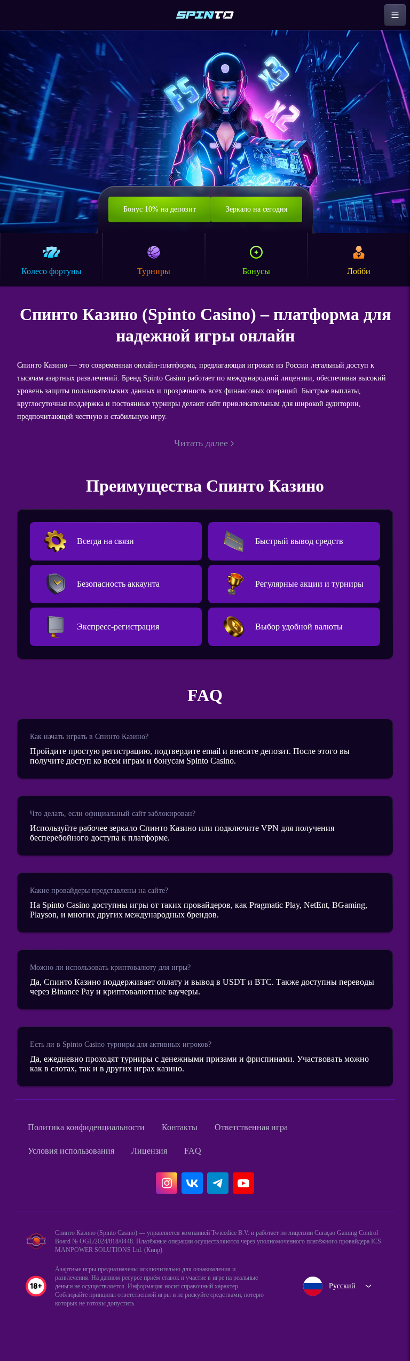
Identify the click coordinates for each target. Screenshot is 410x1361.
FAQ (214, 1161)
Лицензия (167, 1161)
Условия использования (78, 1161)
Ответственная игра (282, 1138)
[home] (205, 15)
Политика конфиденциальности (96, 1138)
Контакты (202, 1138)
